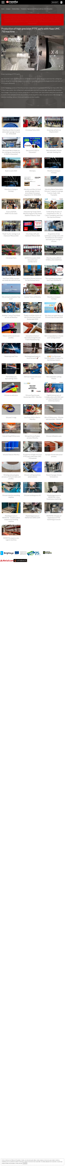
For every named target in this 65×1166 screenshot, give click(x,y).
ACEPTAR (25, 1163)
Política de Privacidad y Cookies (17, 1160)
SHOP (55, 2)
